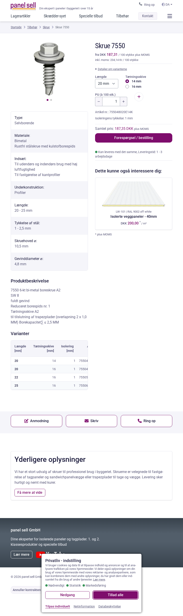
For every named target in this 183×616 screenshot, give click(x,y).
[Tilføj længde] (138, 96)
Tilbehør (122, 16)
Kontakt (147, 16)
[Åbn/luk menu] (169, 16)
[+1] (123, 101)
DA (167, 4)
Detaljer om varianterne (112, 69)
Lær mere (21, 554)
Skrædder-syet (55, 16)
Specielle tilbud (91, 16)
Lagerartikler (20, 16)
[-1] (98, 101)
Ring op (149, 4)
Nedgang (67, 595)
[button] (47, 100)
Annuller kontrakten (27, 590)
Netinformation (84, 606)
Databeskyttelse (109, 606)
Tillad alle (115, 595)
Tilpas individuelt (57, 606)
